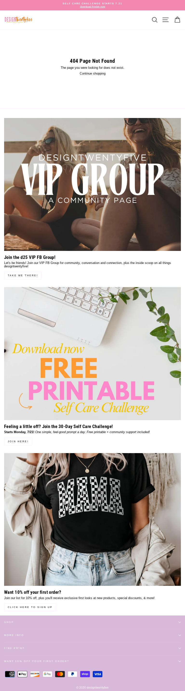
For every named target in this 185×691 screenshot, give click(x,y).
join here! (18, 441)
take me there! (23, 275)
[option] (92, 5)
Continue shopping (93, 73)
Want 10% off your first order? (36, 661)
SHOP (9, 622)
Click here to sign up (30, 607)
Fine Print (14, 648)
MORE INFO (14, 635)
